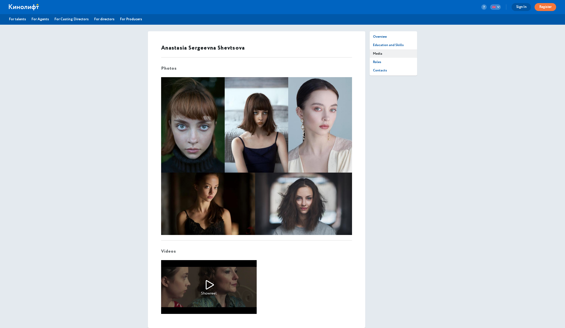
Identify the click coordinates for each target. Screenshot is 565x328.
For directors (104, 19)
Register (545, 6)
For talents (17, 19)
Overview (380, 36)
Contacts (380, 70)
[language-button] (495, 7)
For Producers (131, 19)
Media (377, 53)
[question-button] (484, 7)
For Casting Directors (71, 19)
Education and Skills (388, 45)
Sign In (521, 6)
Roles (377, 62)
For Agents (40, 19)
